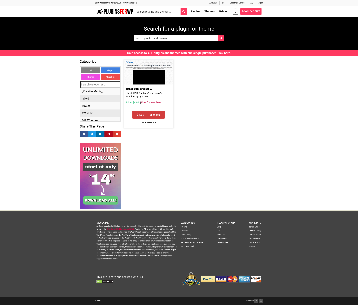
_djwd (85, 98)
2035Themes (90, 120)
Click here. (223, 53)
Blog (224, 3)
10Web (86, 106)
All (91, 70)
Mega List (110, 77)
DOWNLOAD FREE (251, 11)
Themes (90, 77)
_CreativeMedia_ (92, 91)
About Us (213, 3)
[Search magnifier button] (184, 11)
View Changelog (130, 3)
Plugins (110, 70)
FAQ (251, 3)
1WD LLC (87, 113)
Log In (260, 3)
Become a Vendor (237, 3)
